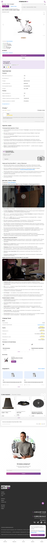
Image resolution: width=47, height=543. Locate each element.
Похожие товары (16, 394)
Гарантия (3, 506)
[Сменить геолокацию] (2, 2)
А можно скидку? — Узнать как (7, 52)
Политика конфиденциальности (7, 527)
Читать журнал (41, 368)
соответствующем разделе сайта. (27, 169)
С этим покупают (5, 394)
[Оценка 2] (4, 424)
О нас (2, 495)
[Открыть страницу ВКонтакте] (34, 522)
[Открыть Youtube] (45, 522)
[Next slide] (44, 24)
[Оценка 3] (6, 424)
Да (5, 6)
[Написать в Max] (41, 522)
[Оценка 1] (3, 424)
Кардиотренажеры (41, 324)
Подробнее (13, 361)
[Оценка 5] (9, 424)
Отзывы (5, 108)
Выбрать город (13, 6)
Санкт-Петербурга (10, 41)
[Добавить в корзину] (14, 415)
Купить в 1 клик (23, 55)
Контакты (3, 498)
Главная (2, 492)
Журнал (2, 500)
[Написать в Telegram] (38, 522)
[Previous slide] (3, 24)
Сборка (2, 508)
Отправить (23, 473)
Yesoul (24, 7)
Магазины (3, 493)
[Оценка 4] (7, 424)
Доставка (3, 505)
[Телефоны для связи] (45, 2)
